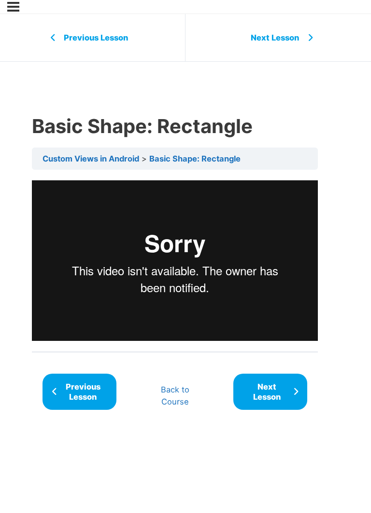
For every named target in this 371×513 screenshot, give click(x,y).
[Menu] (13, 7)
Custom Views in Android (91, 158)
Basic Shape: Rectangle (195, 158)
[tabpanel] (175, 260)
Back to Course (175, 395)
